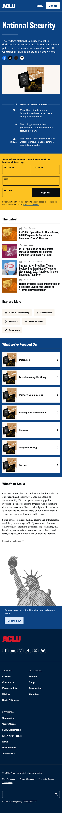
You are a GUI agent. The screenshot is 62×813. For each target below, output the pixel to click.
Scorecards (8, 753)
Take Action (35, 688)
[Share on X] (10, 58)
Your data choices (46, 779)
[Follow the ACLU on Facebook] (5, 651)
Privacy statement (27, 779)
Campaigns (8, 717)
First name (9, 167)
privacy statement (31, 204)
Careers (6, 676)
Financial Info (9, 688)
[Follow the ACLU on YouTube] (13, 651)
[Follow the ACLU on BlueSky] (43, 651)
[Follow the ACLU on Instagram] (20, 651)
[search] (56, 794)
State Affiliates (10, 700)
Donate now (14, 620)
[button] (16, 58)
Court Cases (9, 723)
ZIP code (8, 190)
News (5, 741)
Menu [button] (39, 5)
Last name (38, 167)
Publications (9, 747)
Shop (32, 682)
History (6, 694)
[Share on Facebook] (4, 58)
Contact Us (8, 682)
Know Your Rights (12, 735)
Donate (53, 5)
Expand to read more (11, 541)
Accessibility (7, 782)
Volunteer (34, 694)
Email (6, 179)
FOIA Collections (11, 729)
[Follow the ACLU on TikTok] (28, 651)
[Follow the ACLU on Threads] (35, 651)
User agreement (9, 779)
